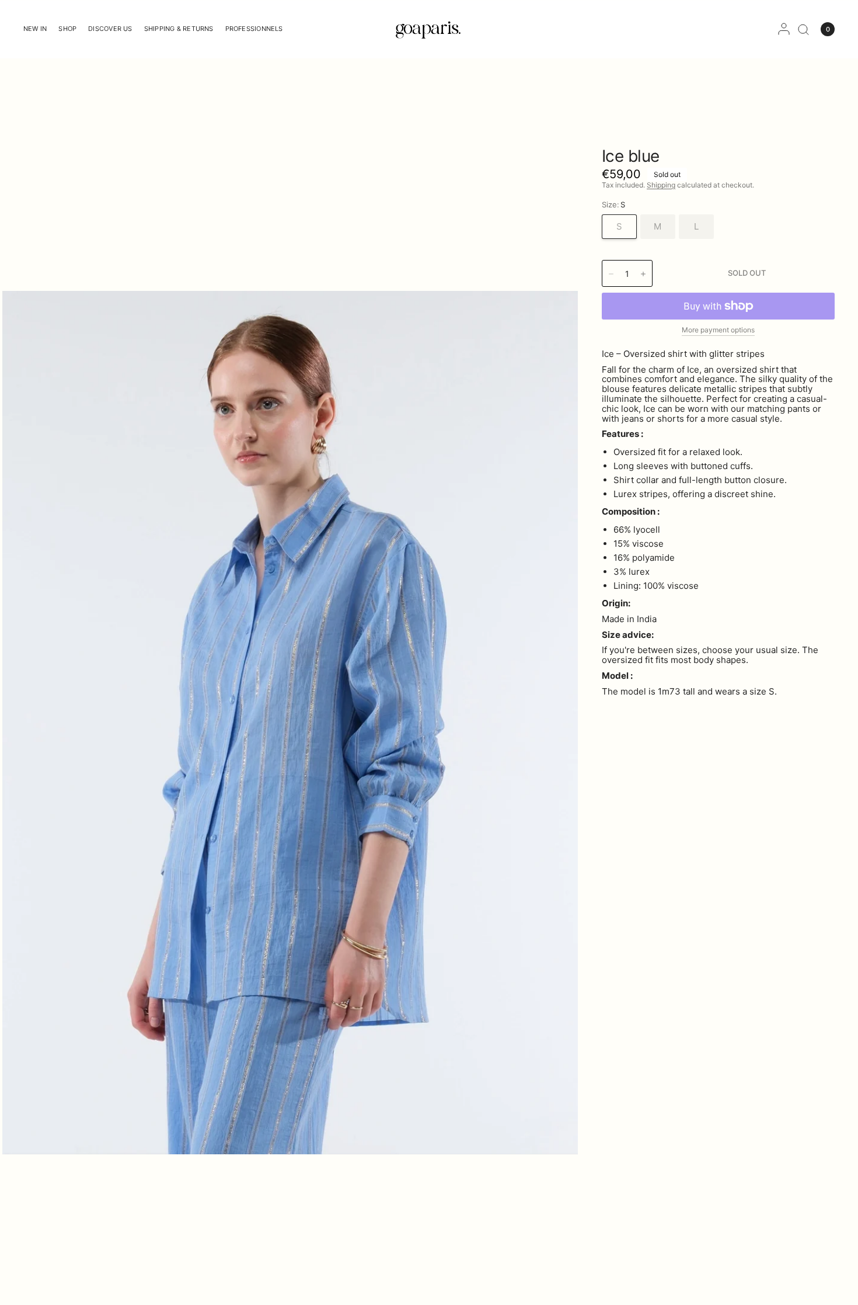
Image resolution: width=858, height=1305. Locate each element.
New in (35, 29)
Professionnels (254, 29)
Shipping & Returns (179, 29)
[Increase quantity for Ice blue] (643, 274)
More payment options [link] (718, 329)
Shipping (661, 185)
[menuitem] (38, 29)
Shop (67, 29)
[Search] (803, 29)
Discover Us (110, 29)
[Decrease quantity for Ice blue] (611, 274)
